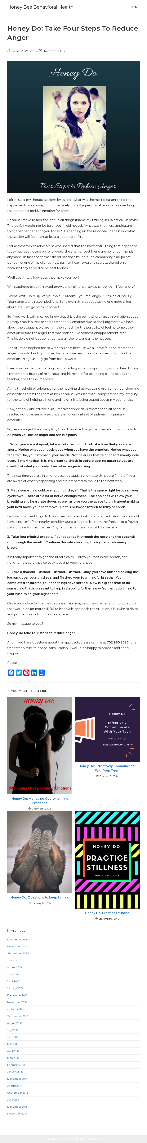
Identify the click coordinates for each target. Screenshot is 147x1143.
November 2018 (17, 1002)
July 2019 (12, 974)
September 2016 (17, 1092)
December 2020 (17, 939)
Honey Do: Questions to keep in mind (40, 897)
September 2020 (18, 953)
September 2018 (17, 1016)
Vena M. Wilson (23, 51)
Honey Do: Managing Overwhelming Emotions (39, 801)
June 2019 (13, 981)
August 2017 (14, 1085)
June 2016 (13, 1099)
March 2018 (14, 1057)
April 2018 (13, 1050)
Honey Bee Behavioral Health (40, 7)
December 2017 (17, 1078)
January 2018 (15, 1071)
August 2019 (14, 967)
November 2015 (17, 1113)
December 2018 (17, 995)
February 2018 (16, 1064)
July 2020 (13, 960)
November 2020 (17, 946)
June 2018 (13, 1036)
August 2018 (14, 1022)
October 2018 (15, 1009)
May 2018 (13, 1043)
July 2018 (12, 1030)
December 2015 (17, 1106)
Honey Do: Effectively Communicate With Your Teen (107, 768)
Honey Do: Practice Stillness (107, 913)
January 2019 (15, 988)
